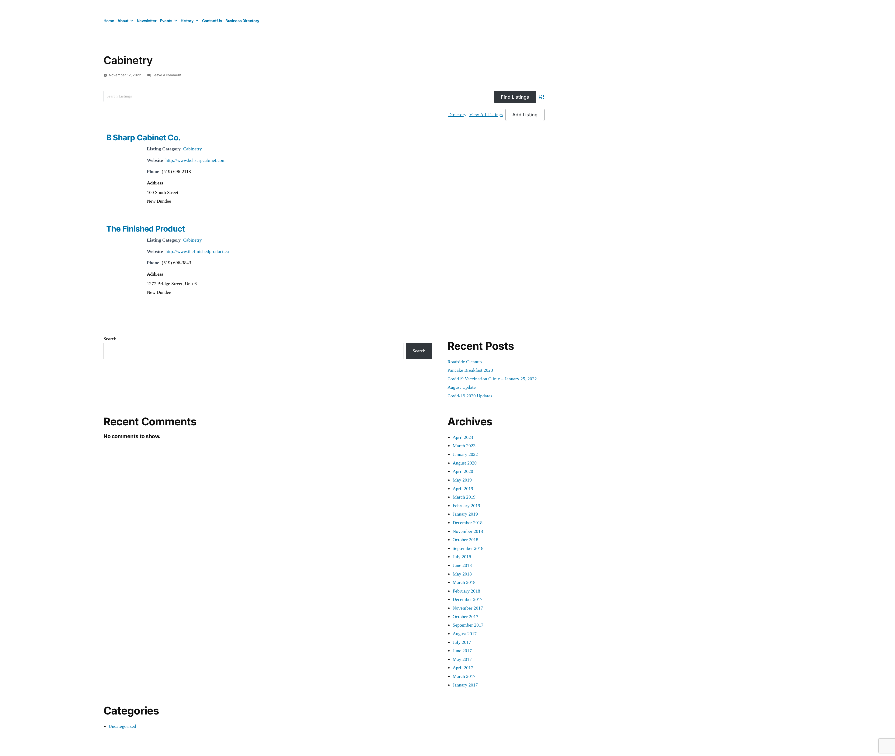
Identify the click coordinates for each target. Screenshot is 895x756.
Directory (457, 115)
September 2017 (468, 625)
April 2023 (463, 437)
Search (109, 339)
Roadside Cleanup (465, 362)
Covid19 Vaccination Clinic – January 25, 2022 (492, 379)
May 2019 (462, 480)
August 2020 (465, 463)
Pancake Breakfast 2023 (470, 370)
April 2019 (463, 489)
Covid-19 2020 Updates (470, 396)
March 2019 (464, 497)
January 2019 (465, 514)
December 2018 (467, 523)
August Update (462, 387)
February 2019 (466, 506)
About (122, 20)
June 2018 (462, 565)
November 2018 (468, 531)
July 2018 (462, 557)
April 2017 (463, 668)
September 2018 (468, 548)
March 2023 (464, 446)
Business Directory (242, 20)
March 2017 (464, 676)
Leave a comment (166, 75)
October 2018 (465, 540)
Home (108, 20)
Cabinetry (192, 149)
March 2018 (464, 582)
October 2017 (465, 617)
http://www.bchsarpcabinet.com (195, 160)
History (187, 20)
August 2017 (465, 634)
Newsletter (147, 20)
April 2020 (463, 471)
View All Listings (486, 115)
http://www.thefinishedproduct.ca (197, 251)
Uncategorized (122, 726)
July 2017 (462, 642)
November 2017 (468, 608)
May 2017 (462, 659)
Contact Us (212, 20)
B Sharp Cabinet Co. (143, 137)
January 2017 (465, 685)
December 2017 (467, 599)
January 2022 (465, 454)
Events (166, 20)
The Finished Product (145, 228)
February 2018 (466, 591)
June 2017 (462, 651)
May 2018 (462, 574)
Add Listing (524, 115)
